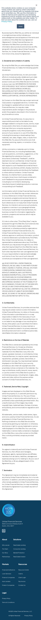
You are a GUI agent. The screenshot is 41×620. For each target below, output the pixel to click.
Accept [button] (20, 26)
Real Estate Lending (19, 545)
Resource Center (23, 570)
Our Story (5, 553)
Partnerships (6, 557)
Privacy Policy (6, 598)
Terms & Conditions (8, 602)
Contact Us (21, 585)
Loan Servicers (6, 574)
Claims (20, 574)
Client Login (22, 577)
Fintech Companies (8, 585)
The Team (5, 549)
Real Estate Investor (19, 557)
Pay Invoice (21, 581)
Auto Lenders (6, 581)
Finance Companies (8, 577)
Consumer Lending (19, 549)
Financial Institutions (8, 570)
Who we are (5, 545)
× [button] (36, 4)
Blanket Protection (19, 553)
